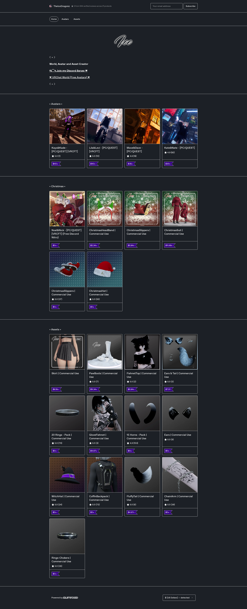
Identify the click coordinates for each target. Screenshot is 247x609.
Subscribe (190, 6)
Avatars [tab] (65, 19)
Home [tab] (54, 19)
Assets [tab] (77, 19)
